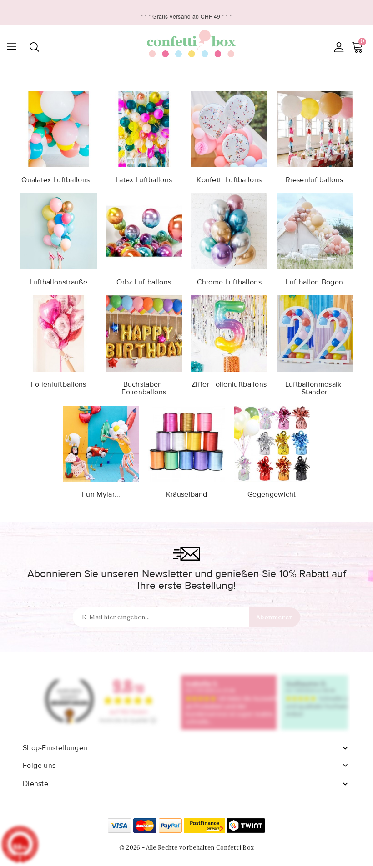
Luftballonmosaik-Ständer (314, 388)
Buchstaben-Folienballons (143, 388)
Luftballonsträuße (59, 282)
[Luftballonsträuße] (58, 230)
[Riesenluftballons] (315, 128)
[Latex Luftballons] (144, 128)
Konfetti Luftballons (229, 179)
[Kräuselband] (186, 443)
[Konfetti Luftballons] (229, 128)
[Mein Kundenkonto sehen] (338, 47)
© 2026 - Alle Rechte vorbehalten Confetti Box (186, 847)
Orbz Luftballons (143, 282)
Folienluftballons (58, 384)
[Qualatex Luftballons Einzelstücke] (58, 128)
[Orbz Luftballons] (144, 230)
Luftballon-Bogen (314, 282)
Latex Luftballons (144, 179)
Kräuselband (186, 494)
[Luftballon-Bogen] (315, 230)
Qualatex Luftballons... (58, 179)
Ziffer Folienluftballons (229, 384)
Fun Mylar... (101, 494)
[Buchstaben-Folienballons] (144, 332)
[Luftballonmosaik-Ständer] (315, 332)
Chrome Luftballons (229, 282)
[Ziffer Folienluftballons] (229, 332)
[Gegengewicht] (272, 443)
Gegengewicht (271, 494)
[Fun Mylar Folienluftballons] (101, 443)
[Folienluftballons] (58, 332)
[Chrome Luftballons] (229, 230)
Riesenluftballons (314, 179)
